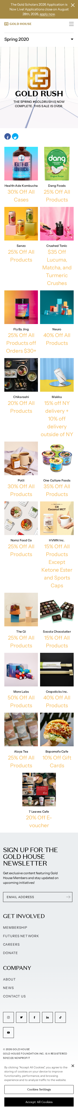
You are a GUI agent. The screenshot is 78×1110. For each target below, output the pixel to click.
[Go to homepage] (17, 24)
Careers (11, 944)
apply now (47, 14)
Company (17, 967)
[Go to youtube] (8, 1032)
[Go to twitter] (21, 1017)
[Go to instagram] (8, 1017)
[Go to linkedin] (47, 1017)
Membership (15, 927)
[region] (39, 1085)
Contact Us (14, 996)
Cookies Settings (39, 1089)
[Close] (73, 1066)
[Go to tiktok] (60, 1017)
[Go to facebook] (34, 1017)
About (9, 979)
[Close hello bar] (73, 5)
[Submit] (68, 897)
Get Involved (24, 916)
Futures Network (21, 936)
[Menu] (71, 24)
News (8, 988)
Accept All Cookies (39, 1102)
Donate (10, 953)
